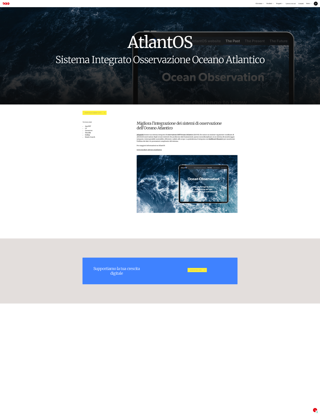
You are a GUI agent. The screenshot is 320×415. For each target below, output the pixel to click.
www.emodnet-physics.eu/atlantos (149, 150)
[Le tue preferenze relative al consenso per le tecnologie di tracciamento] (317, 412)
